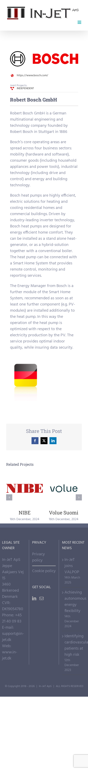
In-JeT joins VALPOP (71, 566)
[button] (9, 497)
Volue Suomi (63, 488)
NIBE (24, 488)
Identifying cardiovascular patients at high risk (74, 645)
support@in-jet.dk (13, 637)
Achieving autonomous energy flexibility (74, 601)
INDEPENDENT (25, 88)
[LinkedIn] (34, 598)
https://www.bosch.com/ (32, 75)
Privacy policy (38, 557)
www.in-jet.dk (9, 655)
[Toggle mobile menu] (80, 22)
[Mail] (41, 598)
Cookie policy (44, 571)
